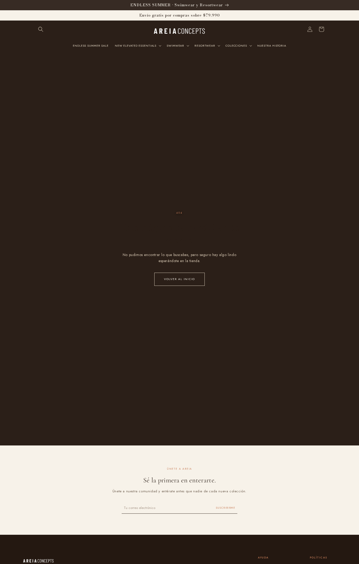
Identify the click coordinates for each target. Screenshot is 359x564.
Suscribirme (225, 508)
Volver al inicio (179, 279)
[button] (41, 29)
